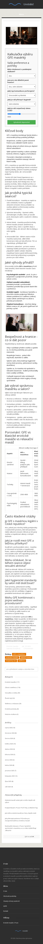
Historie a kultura (11, 714)
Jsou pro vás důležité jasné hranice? (18, 81)
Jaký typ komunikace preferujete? (21, 91)
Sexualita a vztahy (12, 693)
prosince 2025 (10, 771)
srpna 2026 (10, 728)
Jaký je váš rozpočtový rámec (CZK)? (19, 109)
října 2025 (9, 781)
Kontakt (5, 911)
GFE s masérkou (19, 654)
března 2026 (10, 754)
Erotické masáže (12, 646)
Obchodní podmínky (9, 896)
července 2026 (10, 733)
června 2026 (10, 738)
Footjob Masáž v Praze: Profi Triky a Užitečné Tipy (21, 808)
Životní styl (10, 698)
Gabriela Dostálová (13, 648)
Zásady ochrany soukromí (11, 901)
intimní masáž (26, 657)
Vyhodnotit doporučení (21, 122)
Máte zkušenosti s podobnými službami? (19, 70)
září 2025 (9, 787)
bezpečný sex (11, 661)
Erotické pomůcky (12, 709)
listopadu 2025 (11, 776)
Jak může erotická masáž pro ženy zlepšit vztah (20, 813)
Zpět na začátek (29, 836)
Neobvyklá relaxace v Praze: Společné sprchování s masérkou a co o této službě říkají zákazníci (20, 828)
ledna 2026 (9, 765)
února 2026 (9, 760)
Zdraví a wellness (12, 687)
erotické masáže (12, 657)
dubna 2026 (10, 749)
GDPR (5, 906)
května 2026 (10, 744)
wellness (22, 661)
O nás (5, 891)
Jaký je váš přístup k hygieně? (19, 100)
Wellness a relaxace (13, 704)
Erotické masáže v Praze (10, 923)
